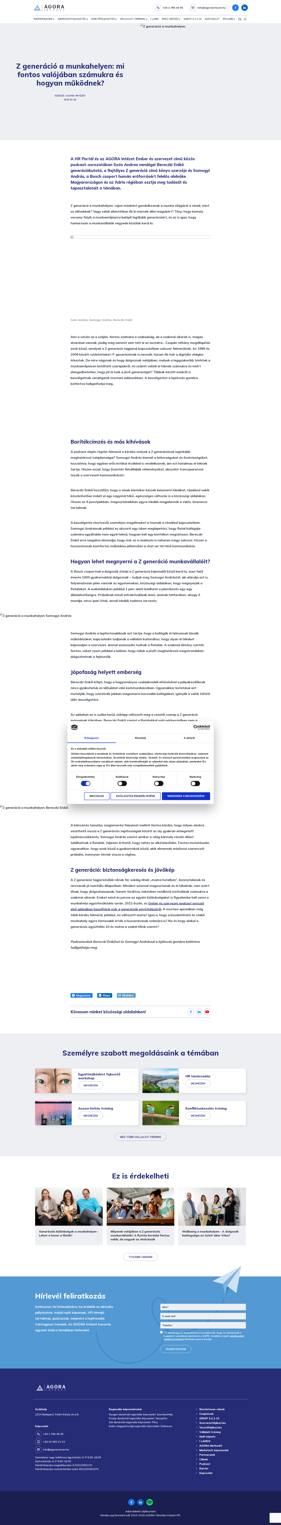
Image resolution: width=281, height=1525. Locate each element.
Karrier (203, 1468)
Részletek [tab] (140, 738)
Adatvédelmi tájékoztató (140, 1511)
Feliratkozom (176, 1349)
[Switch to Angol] (246, 19)
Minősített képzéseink (213, 1450)
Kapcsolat (212, 18)
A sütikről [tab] (189, 738)
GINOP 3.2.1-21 (193, 18)
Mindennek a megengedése (186, 796)
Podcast (204, 1463)
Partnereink (207, 1454)
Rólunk (228, 18)
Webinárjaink (42, 18)
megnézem (91, 1085)
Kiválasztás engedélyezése (135, 796)
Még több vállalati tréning (140, 1137)
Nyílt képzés (170, 18)
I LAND (154, 18)
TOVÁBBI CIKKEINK (141, 1257)
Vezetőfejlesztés (103, 18)
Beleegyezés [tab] (91, 738)
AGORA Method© (210, 1445)
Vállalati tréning (132, 18)
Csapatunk (206, 1413)
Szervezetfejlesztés (72, 18)
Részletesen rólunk (212, 1409)
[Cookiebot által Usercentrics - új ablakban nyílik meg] (196, 727)
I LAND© (205, 1441)
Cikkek (203, 1459)
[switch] (122, 783)
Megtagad (97, 796)
